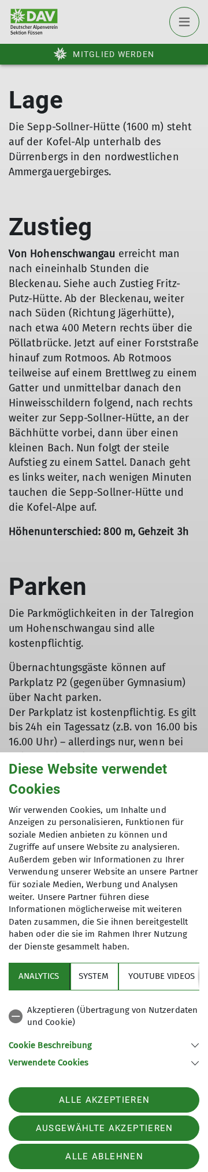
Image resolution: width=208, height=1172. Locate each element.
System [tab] (94, 976)
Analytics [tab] (38, 976)
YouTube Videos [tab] (161, 976)
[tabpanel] (104, 1034)
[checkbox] (104, 1017)
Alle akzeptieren (104, 1100)
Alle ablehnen (104, 1156)
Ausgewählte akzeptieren (104, 1128)
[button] (104, 1044)
